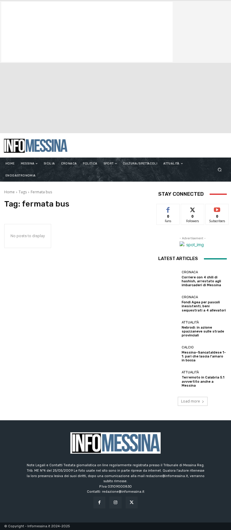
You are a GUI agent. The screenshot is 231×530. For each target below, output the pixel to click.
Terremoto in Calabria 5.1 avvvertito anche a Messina (203, 381)
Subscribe (217, 208)
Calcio (188, 347)
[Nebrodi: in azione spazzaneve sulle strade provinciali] (168, 329)
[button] (220, 170)
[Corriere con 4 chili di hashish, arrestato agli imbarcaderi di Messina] (168, 278)
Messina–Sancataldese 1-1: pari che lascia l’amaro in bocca (204, 356)
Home (9, 192)
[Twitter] (131, 502)
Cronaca (190, 272)
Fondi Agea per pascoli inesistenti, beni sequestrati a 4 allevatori (204, 306)
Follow (193, 208)
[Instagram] (115, 502)
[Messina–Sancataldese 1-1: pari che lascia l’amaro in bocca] (168, 354)
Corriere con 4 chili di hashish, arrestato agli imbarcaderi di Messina (201, 281)
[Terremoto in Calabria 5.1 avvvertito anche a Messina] (168, 379)
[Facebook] (99, 502)
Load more (190, 401)
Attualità (190, 322)
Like (168, 208)
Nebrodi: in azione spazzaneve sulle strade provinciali (203, 331)
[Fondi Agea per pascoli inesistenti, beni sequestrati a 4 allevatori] (168, 304)
